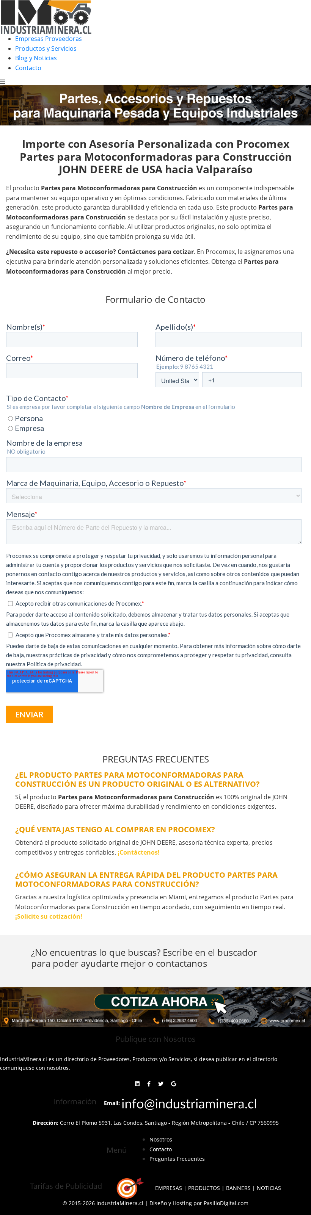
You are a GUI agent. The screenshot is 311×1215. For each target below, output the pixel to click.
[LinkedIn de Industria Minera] (137, 1084)
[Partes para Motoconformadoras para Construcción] (155, 1007)
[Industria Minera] (46, 16)
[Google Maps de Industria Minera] (173, 1084)
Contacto (28, 68)
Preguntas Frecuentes (177, 1158)
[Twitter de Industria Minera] (160, 1084)
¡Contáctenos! (139, 852)
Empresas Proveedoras (48, 38)
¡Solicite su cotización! (48, 916)
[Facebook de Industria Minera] (149, 1084)
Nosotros (160, 1139)
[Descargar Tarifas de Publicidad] (129, 1188)
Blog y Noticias (36, 58)
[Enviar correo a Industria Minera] (189, 1102)
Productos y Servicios (46, 48)
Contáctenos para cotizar (156, 251)
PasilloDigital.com (226, 1203)
